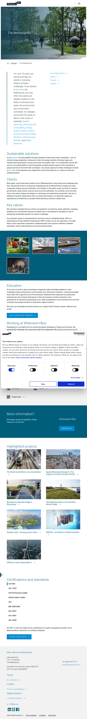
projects (14, 158)
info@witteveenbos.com (71, 665)
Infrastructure (29, 137)
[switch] (33, 370)
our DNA (12, 170)
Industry (23, 131)
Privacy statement (31, 715)
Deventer (20, 89)
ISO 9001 (11, 584)
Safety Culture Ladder (16, 597)
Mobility (17, 140)
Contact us (67, 428)
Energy (29, 127)
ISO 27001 (12, 611)
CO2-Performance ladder (18, 593)
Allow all (71, 384)
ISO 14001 (12, 616)
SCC (10, 602)
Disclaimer (42, 715)
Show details (75, 378)
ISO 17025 (12, 588)
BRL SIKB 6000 (14, 607)
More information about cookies (29, 357)
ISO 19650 (12, 620)
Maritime (18, 137)
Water (16, 131)
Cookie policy (52, 715)
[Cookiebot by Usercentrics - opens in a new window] (75, 333)
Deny (43, 384)
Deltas (33, 134)
